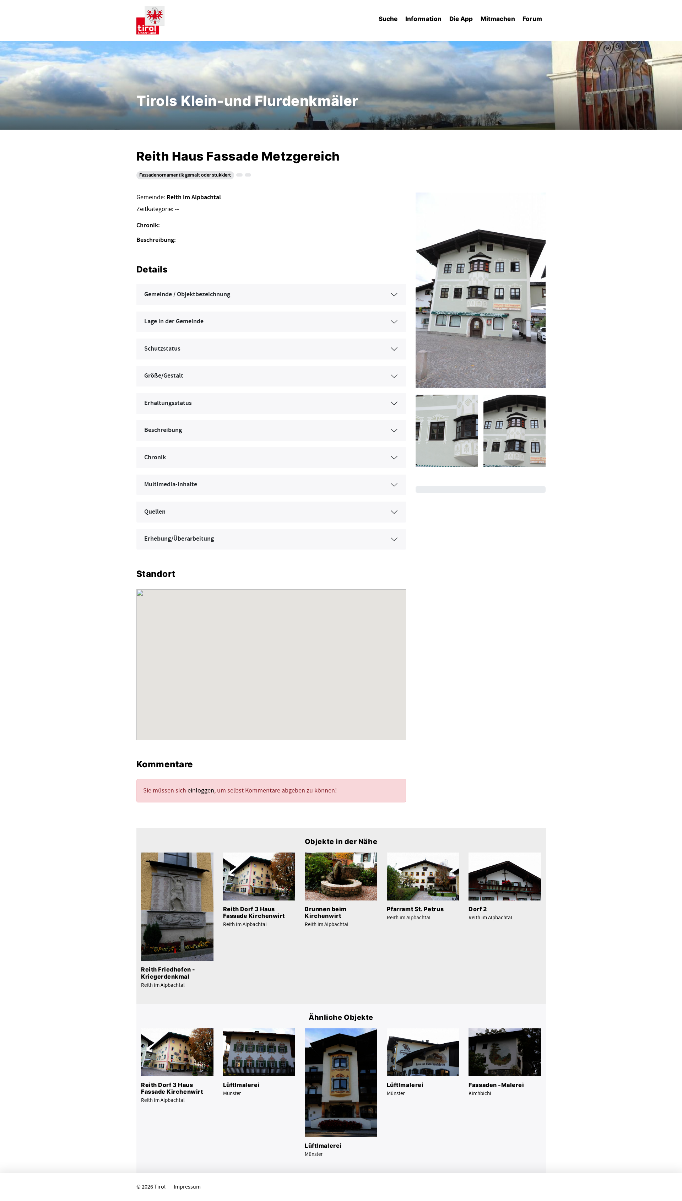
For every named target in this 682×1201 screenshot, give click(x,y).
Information (423, 18)
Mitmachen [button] (498, 18)
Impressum (187, 1187)
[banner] (150, 19)
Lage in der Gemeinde (174, 321)
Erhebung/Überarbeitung (179, 539)
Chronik (155, 457)
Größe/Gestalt (163, 376)
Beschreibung (163, 430)
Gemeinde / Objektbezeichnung (187, 294)
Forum (532, 18)
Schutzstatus (162, 349)
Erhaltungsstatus (168, 403)
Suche (388, 18)
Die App (461, 18)
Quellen (155, 512)
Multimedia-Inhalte (170, 484)
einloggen (201, 790)
